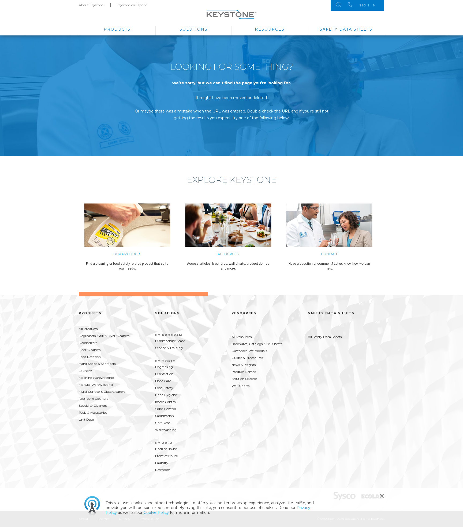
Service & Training (169, 348)
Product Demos (244, 372)
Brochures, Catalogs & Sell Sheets (257, 344)
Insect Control (166, 402)
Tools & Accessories (93, 412)
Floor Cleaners (89, 350)
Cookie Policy (156, 512)
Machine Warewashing (96, 378)
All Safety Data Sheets (325, 337)
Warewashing (166, 430)
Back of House (166, 449)
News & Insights (244, 365)
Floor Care (163, 381)
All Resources (242, 337)
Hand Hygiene (166, 395)
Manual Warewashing (96, 385)
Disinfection (164, 374)
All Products (88, 329)
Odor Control (165, 409)
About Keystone (91, 5)
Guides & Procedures (247, 358)
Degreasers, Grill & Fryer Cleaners (104, 336)
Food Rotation (90, 357)
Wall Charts (240, 386)
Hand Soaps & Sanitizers (97, 364)
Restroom (162, 470)
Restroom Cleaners (93, 399)
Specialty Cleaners (93, 406)
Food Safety (164, 388)
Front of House (166, 456)
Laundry (85, 371)
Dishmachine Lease (170, 341)
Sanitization (164, 416)
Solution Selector (244, 379)
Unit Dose (86, 419)
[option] (134, 239)
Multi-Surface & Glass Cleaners (102, 392)
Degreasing (164, 367)
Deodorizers (88, 343)
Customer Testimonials (249, 351)
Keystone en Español (132, 5)
